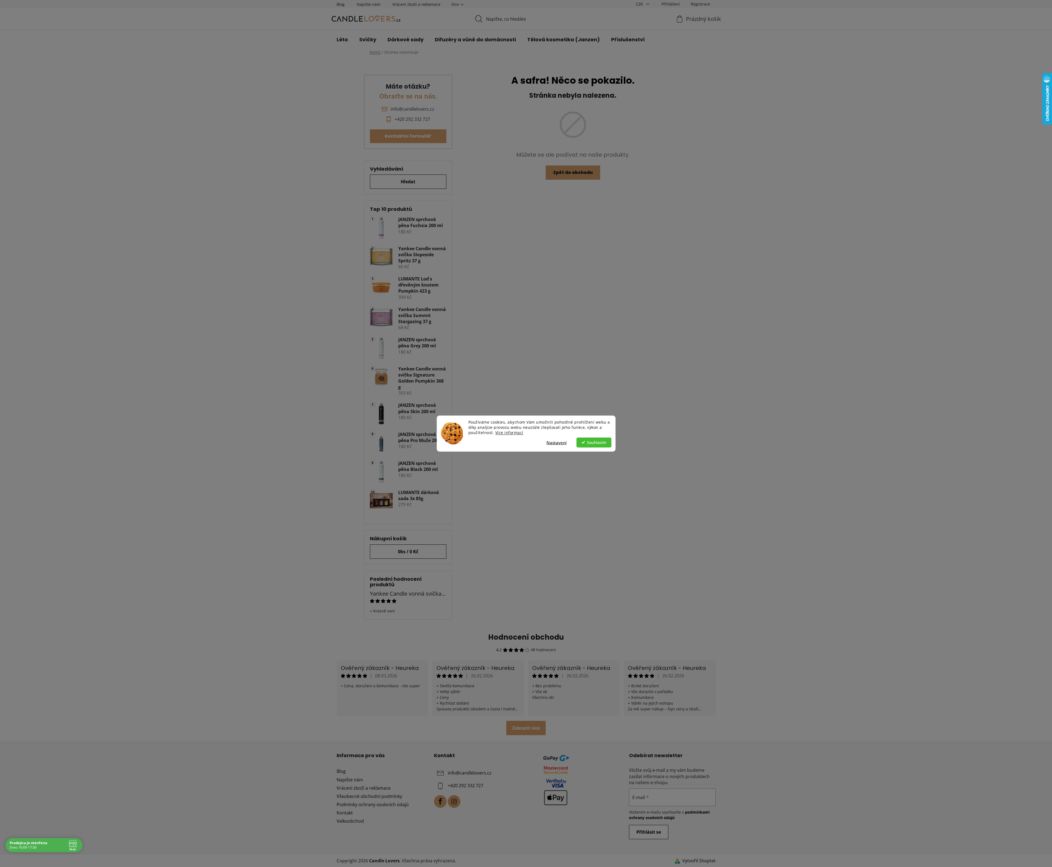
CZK (640, 4)
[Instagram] (454, 801)
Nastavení (556, 442)
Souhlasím (596, 442)
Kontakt (345, 813)
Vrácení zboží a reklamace (416, 4)
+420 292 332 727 (465, 786)
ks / (408, 552)
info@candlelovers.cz (469, 773)
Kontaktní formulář (408, 136)
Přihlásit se (648, 832)
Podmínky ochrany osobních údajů (373, 804)
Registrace (700, 4)
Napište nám (368, 4)
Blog (341, 4)
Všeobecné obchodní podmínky (369, 796)
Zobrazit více (526, 728)
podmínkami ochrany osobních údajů (669, 814)
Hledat (408, 182)
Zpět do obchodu (573, 172)
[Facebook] (440, 801)
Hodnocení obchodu (526, 637)
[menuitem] (342, 39)
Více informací (509, 432)
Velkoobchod (350, 821)
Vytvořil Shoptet (699, 861)
